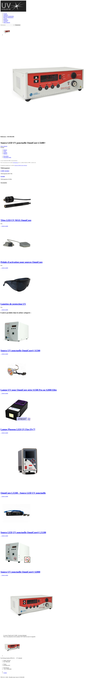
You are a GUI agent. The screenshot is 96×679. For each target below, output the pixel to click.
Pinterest (5, 153)
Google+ (5, 152)
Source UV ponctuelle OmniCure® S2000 (20, 572)
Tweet (4, 151)
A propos (5, 21)
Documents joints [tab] (7, 157)
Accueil (5, 13)
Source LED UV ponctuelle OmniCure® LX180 (23, 532)
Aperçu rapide (4, 226)
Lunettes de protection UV (13, 304)
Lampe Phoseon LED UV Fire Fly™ (18, 429)
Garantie (3, 176)
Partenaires (5, 20)
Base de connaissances (8, 17)
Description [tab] (6, 156)
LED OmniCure (15, 162)
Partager (5, 150)
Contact (5, 672)
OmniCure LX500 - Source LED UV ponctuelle (23, 493)
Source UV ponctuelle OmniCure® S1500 (20, 350)
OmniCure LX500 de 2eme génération (20, 165)
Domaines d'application (8, 16)
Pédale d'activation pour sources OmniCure (22, 262)
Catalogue (5, 15)
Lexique (5, 18)
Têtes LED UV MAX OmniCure (16, 220)
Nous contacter (6, 22)
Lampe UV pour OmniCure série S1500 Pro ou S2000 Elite (29, 390)
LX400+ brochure (5, 171)
